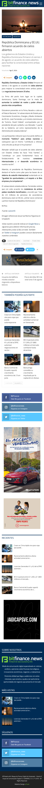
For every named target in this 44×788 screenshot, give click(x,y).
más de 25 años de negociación (11, 244)
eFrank (27, 784)
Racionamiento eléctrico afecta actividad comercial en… (25, 557)
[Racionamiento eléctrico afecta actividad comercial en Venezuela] (31, 306)
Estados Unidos (36, 241)
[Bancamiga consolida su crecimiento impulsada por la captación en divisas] (31, 359)
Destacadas (7, 36)
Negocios (16, 36)
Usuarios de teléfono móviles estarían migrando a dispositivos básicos (11, 281)
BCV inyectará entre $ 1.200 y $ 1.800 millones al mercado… (28, 578)
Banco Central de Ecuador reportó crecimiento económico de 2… (26, 588)
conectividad (26, 241)
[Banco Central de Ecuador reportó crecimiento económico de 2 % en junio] (12, 359)
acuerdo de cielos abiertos (14, 241)
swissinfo (11, 210)
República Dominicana (26, 244)
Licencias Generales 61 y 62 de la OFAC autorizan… (28, 567)
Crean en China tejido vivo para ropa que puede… (27, 546)
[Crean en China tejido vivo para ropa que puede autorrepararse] (12, 306)
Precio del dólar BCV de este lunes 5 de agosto (33, 278)
